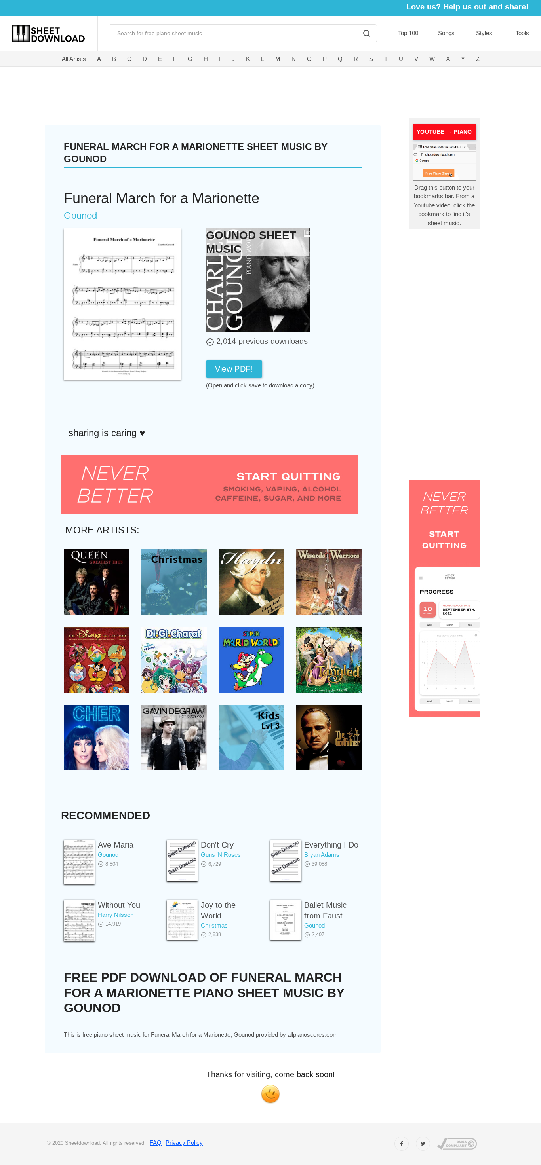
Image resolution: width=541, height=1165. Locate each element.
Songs (446, 33)
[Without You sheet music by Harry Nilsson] (79, 920)
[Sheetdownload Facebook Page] (401, 1144)
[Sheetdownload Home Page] (49, 33)
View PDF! (234, 368)
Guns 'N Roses (221, 854)
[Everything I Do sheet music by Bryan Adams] (285, 860)
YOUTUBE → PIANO (444, 132)
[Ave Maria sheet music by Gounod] (79, 862)
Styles (484, 33)
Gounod (108, 854)
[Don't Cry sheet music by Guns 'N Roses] (182, 860)
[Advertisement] (225, 91)
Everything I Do (331, 845)
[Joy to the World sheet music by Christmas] (182, 920)
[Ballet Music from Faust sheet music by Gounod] (285, 920)
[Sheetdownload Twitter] (423, 1144)
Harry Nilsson (115, 914)
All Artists (74, 58)
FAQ (156, 1142)
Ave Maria (115, 845)
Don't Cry (217, 845)
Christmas (214, 925)
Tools (522, 33)
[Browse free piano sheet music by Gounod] (258, 279)
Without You (119, 905)
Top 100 (408, 33)
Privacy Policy (184, 1142)
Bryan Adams (321, 854)
